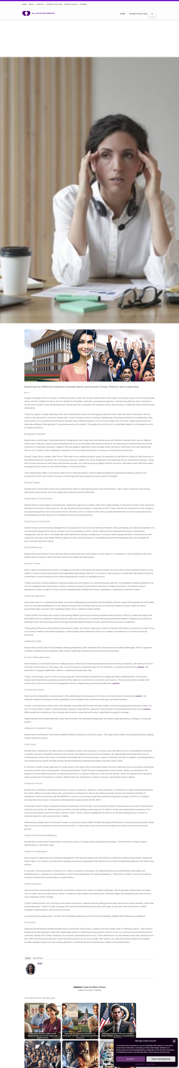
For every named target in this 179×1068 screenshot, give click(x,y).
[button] (174, 1041)
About (31, 4)
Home (24, 4)
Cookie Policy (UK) (54, 4)
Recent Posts (38, 958)
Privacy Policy (150, 1064)
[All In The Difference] (39, 19)
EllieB (40, 963)
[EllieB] (31, 974)
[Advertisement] (89, 38)
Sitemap (83, 4)
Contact (40, 4)
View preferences (160, 1059)
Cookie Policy (139, 1064)
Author (28, 958)
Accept (131, 1059)
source (140, 667)
